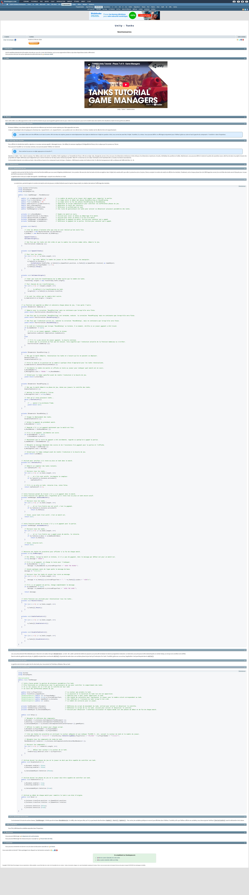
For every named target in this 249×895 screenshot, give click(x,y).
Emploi (69, 1)
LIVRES (141, 9)
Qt (166, 7)
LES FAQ (105, 9)
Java (48, 4)
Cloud (29, 4)
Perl (148, 7)
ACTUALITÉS (91, 9)
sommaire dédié (48, 54)
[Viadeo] (237, 40)
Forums (26, 1)
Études (76, 1)
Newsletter (60, 1)
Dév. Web (54, 4)
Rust (158, 7)
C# (120, 7)
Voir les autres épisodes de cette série (109, 857)
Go (126, 7)
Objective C (137, 7)
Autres (175, 7)
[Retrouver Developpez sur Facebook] (247, 9)
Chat (52, 1)
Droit (83, 1)
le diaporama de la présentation (30, 836)
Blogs (46, 1)
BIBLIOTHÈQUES (126, 9)
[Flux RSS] (243, 9)
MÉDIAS (135, 9)
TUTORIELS (112, 9)
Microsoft (42, 4)
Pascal (143, 7)
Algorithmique (90, 7)
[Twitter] (239, 40)
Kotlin (130, 7)
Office (79, 4)
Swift (162, 7)
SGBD (74, 4)
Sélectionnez (242, 186)
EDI (59, 4)
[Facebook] (241, 40)
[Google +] (243, 40)
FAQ (41, 1)
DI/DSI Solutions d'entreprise (18, 4)
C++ (116, 7)
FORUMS (98, 9)
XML (170, 7)
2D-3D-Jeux (99, 7)
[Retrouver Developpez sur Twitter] (245, 9)
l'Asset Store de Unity (46, 838)
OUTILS (118, 9)
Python (153, 7)
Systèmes (91, 4)
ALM (37, 4)
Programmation (66, 4)
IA (33, 4)
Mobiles (85, 4)
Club (89, 1)
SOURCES (146, 9)
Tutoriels (34, 1)
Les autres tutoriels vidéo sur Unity (108, 860)
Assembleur (107, 7)
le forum (52, 846)
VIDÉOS (153, 9)
